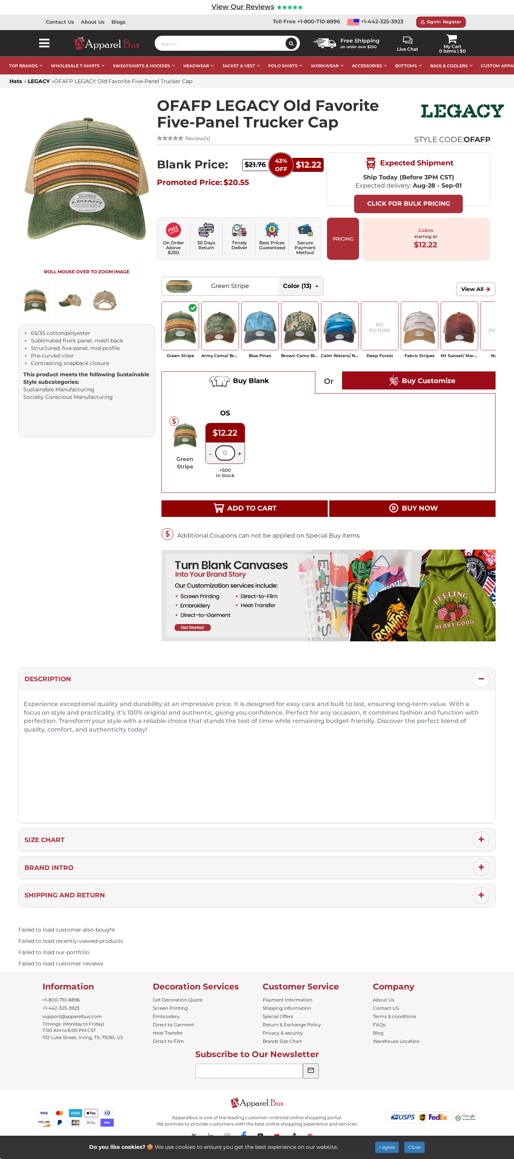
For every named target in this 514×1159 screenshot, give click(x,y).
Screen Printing (170, 1008)
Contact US (386, 1008)
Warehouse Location (396, 1041)
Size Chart (44, 840)
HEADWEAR (196, 65)
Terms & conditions (394, 1016)
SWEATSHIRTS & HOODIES (141, 65)
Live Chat (407, 49)
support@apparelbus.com (72, 1016)
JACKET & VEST (238, 65)
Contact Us (60, 22)
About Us (93, 22)
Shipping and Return (64, 895)
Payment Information (287, 1000)
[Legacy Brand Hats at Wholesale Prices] (462, 111)
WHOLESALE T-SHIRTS (75, 65)
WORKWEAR (325, 65)
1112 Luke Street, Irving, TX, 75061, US (83, 1037)
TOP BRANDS (23, 65)
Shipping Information (287, 1008)
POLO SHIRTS (283, 65)
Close (414, 1147)
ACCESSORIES (367, 65)
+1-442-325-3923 (381, 21)
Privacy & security (283, 1033)
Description (47, 679)
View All (472, 289)
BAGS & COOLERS (449, 65)
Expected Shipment (415, 162)
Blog (378, 1033)
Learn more (354, 1147)
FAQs (379, 1024)
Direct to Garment (173, 1024)
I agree (387, 1147)
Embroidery (166, 1016)
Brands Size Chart (282, 1041)
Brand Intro (48, 867)
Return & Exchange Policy (292, 1024)
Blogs (118, 22)
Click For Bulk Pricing (408, 203)
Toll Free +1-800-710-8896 (306, 21)
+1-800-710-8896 (61, 1000)
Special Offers (278, 1016)
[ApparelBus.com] (111, 43)
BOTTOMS (406, 65)
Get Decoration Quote (177, 1000)
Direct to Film (168, 1041)
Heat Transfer (168, 1033)
